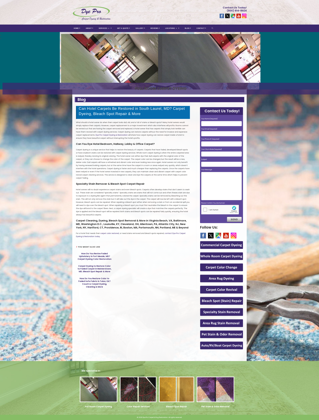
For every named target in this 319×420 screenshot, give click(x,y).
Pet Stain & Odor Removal (215, 406)
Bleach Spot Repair (176, 406)
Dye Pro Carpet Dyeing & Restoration (112, 135)
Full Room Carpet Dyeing (98, 406)
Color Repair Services (138, 406)
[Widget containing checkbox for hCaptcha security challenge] (220, 209)
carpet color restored (109, 233)
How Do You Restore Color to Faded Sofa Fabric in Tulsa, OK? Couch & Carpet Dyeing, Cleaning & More (94, 282)
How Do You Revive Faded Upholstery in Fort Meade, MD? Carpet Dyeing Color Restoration (94, 256)
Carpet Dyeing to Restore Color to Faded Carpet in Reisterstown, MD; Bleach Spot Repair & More (94, 269)
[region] (159, 63)
